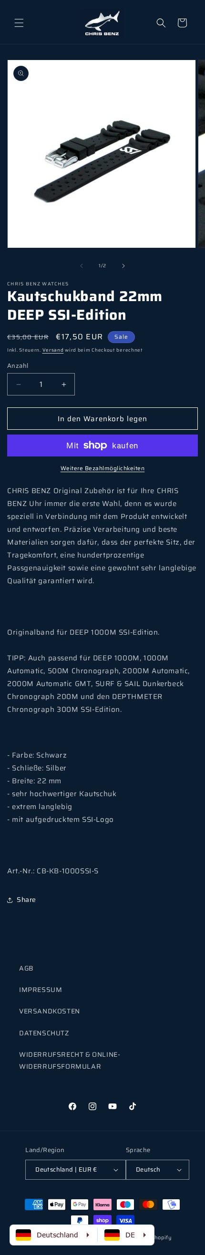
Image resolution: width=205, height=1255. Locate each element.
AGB (26, 968)
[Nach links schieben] (81, 265)
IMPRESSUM (40, 989)
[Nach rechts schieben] (123, 265)
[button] (19, 22)
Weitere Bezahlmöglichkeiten (103, 468)
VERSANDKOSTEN (49, 1011)
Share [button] (26, 899)
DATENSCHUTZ (44, 1033)
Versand (53, 350)
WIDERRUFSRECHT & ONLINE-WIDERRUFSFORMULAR (69, 1060)
